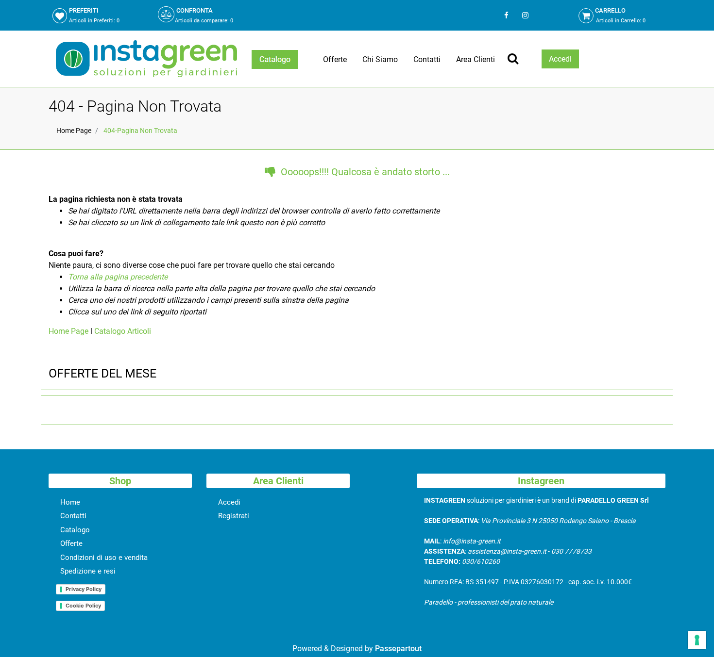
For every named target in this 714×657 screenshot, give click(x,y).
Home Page (73, 130)
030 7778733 (571, 551)
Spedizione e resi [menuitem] (88, 571)
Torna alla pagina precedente (118, 276)
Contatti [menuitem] (427, 59)
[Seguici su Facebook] (506, 15)
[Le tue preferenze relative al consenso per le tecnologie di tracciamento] (697, 640)
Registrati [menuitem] (233, 515)
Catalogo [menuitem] (75, 530)
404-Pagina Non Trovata (140, 130)
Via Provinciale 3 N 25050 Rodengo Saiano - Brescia (558, 521)
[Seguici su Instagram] (524, 15)
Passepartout (398, 648)
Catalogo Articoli (122, 331)
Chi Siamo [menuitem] (380, 59)
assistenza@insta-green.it (507, 551)
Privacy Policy (84, 589)
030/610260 (481, 561)
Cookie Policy (83, 605)
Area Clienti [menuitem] (475, 59)
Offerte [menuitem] (335, 59)
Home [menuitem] (70, 502)
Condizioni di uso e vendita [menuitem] (104, 557)
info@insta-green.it (472, 541)
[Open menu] (275, 59)
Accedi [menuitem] (229, 502)
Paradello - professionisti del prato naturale (488, 602)
